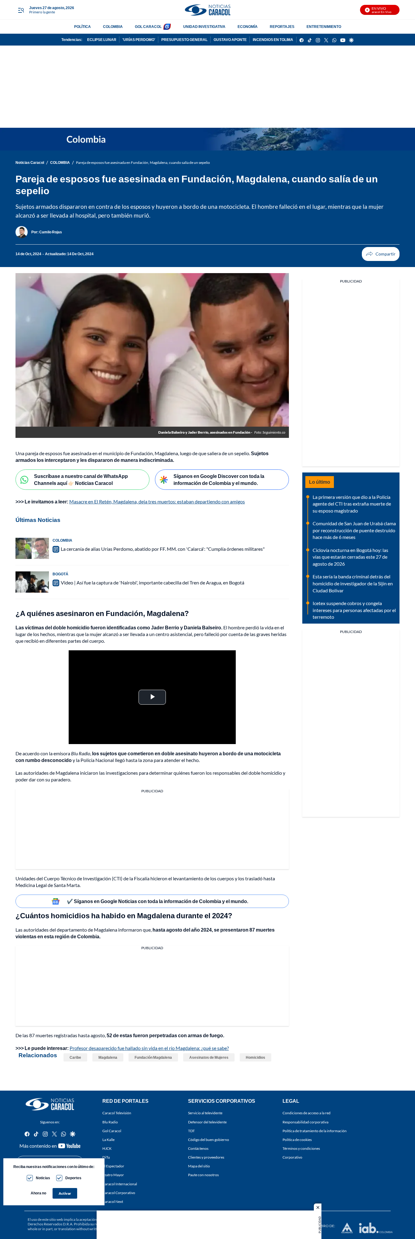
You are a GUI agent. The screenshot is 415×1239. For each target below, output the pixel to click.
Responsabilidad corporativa (305, 1122)
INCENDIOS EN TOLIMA (273, 39)
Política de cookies (297, 1139)
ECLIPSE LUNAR (101, 39)
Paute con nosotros (203, 1175)
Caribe (75, 1057)
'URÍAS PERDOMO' (138, 39)
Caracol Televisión (116, 1113)
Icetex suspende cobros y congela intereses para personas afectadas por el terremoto (354, 610)
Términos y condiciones (301, 1148)
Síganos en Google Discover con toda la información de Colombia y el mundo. (218, 479)
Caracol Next (112, 1201)
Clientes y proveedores (206, 1157)
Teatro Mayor (113, 1175)
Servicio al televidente (205, 1113)
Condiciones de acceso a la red (307, 1113)
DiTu (106, 1157)
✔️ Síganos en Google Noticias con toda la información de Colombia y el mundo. (157, 901)
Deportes (73, 1178)
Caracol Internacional (119, 1184)
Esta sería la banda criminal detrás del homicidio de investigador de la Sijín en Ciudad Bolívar (353, 583)
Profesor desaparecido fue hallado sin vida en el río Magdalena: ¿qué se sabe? (149, 1048)
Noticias (43, 1178)
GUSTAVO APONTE (230, 39)
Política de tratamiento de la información (315, 1131)
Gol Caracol (111, 1131)
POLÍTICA (82, 26)
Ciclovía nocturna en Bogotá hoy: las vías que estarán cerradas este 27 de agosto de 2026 (350, 557)
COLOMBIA (113, 26)
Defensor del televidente (207, 1122)
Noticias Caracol (29, 162)
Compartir (381, 254)
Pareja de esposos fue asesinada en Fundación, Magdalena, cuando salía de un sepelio (143, 162)
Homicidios (255, 1057)
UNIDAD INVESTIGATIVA (204, 26)
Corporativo (292, 1157)
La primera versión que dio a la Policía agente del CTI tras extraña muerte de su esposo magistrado (352, 503)
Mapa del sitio (199, 1166)
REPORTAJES (282, 26)
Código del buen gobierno (208, 1139)
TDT (191, 1131)
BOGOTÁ (60, 574)
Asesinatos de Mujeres (208, 1057)
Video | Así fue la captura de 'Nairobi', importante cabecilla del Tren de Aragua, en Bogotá (152, 582)
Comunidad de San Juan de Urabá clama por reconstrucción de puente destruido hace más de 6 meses (354, 530)
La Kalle (108, 1139)
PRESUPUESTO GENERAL (184, 39)
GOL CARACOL (148, 26)
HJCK (106, 1148)
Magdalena (107, 1057)
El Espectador (113, 1166)
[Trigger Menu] (20, 10)
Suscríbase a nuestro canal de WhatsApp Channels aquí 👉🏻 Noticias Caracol (81, 479)
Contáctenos (198, 1148)
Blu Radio (110, 1122)
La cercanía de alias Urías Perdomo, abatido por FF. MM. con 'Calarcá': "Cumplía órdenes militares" (163, 549)
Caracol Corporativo (118, 1192)
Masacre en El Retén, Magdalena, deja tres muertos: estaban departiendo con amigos (157, 501)
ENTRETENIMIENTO (324, 26)
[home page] (207, 10)
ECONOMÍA (248, 26)
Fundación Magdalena (153, 1057)
